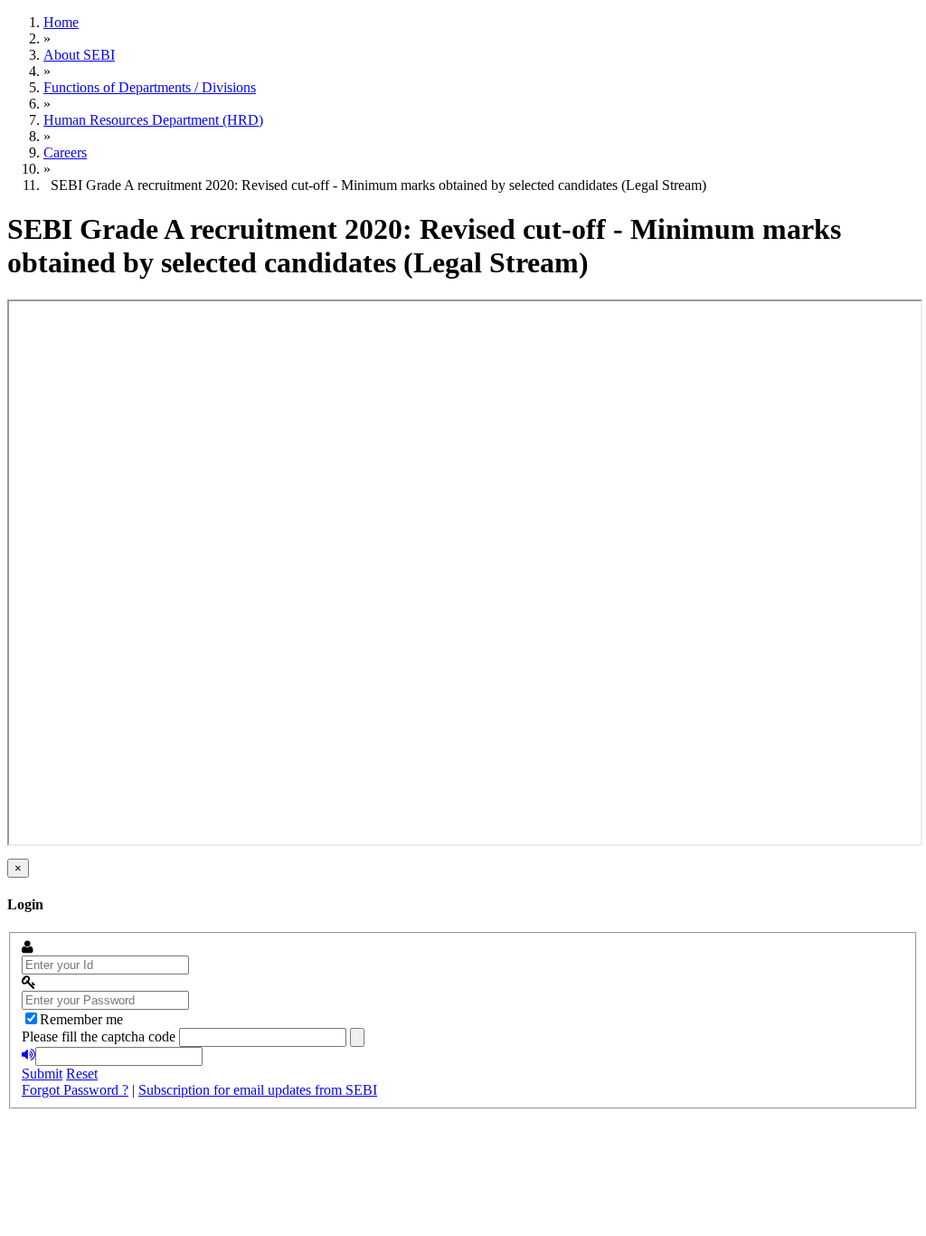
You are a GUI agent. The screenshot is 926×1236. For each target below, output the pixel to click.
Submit (42, 1073)
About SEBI (79, 54)
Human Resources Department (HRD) (153, 120)
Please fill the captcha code (98, 1036)
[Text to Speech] (28, 1055)
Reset (82, 1073)
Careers (65, 152)
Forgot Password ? (75, 1090)
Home (61, 22)
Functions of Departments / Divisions (149, 87)
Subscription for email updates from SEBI (257, 1090)
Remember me (81, 1019)
